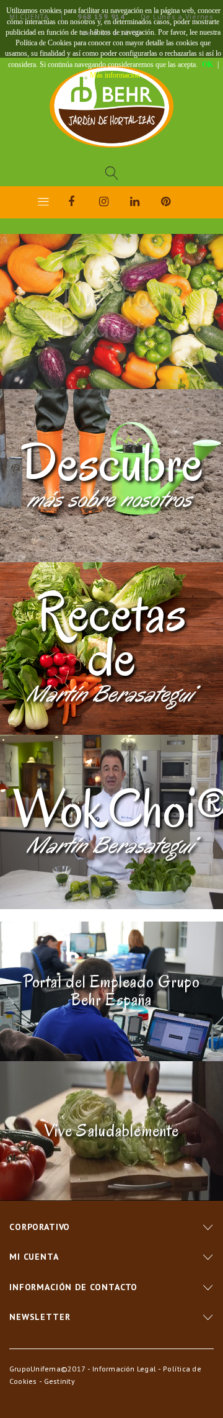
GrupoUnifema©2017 (47, 1368)
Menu (43, 201)
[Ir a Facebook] (83, 203)
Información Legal (124, 1368)
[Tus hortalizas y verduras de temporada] (111, 107)
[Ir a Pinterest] (176, 203)
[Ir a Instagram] (114, 203)
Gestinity (59, 1381)
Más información (115, 75)
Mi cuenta (34, 1256)
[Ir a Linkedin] (145, 203)
